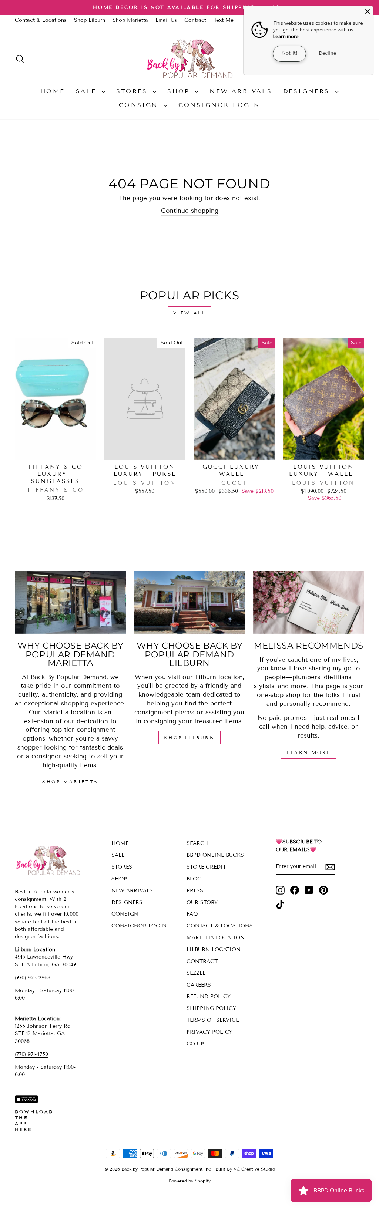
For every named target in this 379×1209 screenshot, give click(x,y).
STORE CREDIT (206, 867)
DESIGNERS (308, 91)
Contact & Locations (41, 20)
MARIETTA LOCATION (216, 937)
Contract (195, 20)
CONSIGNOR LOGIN (219, 104)
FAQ (192, 914)
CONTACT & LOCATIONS (220, 926)
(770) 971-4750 (31, 1054)
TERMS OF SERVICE (213, 1020)
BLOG (194, 879)
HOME (52, 91)
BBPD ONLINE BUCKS (215, 855)
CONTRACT (202, 961)
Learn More (308, 752)
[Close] (367, 11)
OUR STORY (202, 902)
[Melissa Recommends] (308, 602)
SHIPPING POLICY (211, 1008)
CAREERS (199, 985)
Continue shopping (189, 211)
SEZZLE (196, 973)
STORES (133, 91)
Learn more (286, 36)
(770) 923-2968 (33, 977)
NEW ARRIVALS (240, 91)
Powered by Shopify (190, 1180)
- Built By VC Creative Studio (243, 1169)
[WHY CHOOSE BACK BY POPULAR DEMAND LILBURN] (189, 602)
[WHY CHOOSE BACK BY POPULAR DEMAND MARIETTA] (70, 602)
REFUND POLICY (209, 996)
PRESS (195, 891)
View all (189, 313)
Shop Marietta (130, 20)
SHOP (180, 91)
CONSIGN (140, 104)
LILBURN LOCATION (214, 949)
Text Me (224, 20)
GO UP (195, 1044)
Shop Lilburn (89, 20)
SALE (88, 91)
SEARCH (198, 843)
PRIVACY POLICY (209, 1032)
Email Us (166, 20)
